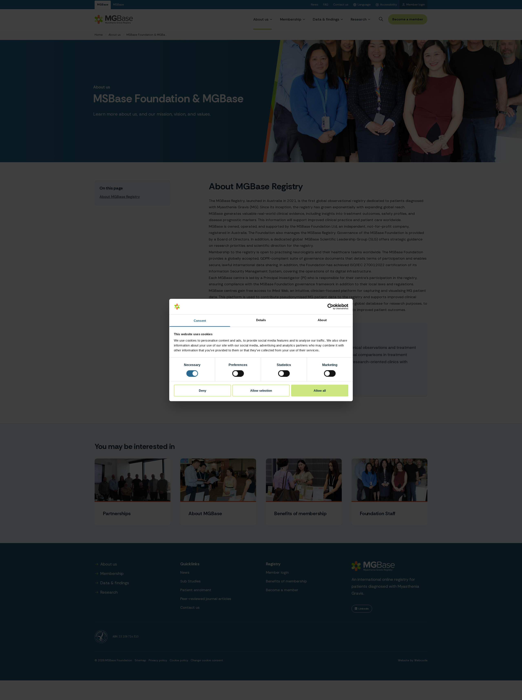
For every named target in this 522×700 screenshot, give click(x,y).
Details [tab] (261, 320)
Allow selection (261, 390)
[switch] (238, 373)
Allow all (320, 390)
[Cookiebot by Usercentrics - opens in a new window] (330, 307)
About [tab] (322, 320)
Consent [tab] (200, 320)
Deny (202, 390)
